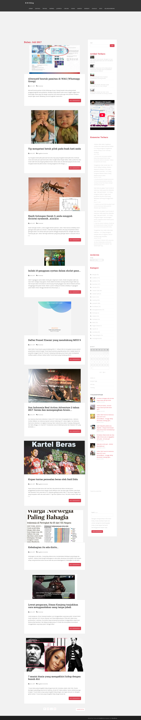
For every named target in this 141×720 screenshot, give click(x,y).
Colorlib (101, 718)
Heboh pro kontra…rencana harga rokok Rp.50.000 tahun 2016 (104, 407)
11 (94, 359)
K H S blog (29, 3)
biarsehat (86, 8)
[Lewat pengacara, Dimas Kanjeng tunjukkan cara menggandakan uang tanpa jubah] (54, 587)
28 (102, 365)
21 (102, 362)
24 (91, 365)
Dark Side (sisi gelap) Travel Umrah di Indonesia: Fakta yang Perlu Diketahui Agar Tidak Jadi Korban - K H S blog (104, 190)
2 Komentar (40, 612)
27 (99, 365)
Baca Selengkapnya (75, 100)
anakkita (79, 8)
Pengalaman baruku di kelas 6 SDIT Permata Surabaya (103, 150)
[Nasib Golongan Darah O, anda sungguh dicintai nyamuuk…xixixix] (54, 194)
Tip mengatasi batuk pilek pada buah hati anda (54, 148)
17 (91, 362)
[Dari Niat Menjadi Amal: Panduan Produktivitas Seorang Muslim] (92, 74)
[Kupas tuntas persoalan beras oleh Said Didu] (54, 457)
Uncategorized (96, 338)
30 (107, 365)
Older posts (80, 709)
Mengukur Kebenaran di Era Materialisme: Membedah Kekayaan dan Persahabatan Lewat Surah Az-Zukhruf (101, 69)
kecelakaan (95, 306)
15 (105, 359)
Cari (91, 43)
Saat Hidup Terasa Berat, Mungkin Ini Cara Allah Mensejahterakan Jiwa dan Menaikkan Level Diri (101, 60)
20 (99, 362)
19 (97, 362)
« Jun (100, 372)
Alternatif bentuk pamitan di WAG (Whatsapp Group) (54, 80)
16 (107, 359)
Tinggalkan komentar (42, 153)
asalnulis (94, 8)
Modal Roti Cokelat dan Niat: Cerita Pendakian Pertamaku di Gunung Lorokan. (101, 92)
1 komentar (40, 86)
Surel (94, 512)
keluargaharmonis (110, 8)
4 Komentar (40, 223)
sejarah (94, 329)
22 (105, 362)
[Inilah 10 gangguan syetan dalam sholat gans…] (54, 257)
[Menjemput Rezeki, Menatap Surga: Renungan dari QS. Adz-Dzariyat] (92, 82)
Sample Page (93, 381)
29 (105, 365)
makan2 (94, 316)
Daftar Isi (37, 8)
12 (97, 359)
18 (94, 362)
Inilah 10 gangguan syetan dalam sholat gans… (54, 270)
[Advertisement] (70, 23)
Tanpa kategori (96, 335)
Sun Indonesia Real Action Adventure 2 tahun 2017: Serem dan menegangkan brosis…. (53, 409)
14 (102, 359)
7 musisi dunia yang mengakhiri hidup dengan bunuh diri (54, 678)
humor (73, 8)
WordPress (114, 718)
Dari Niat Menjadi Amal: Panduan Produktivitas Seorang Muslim (99, 77)
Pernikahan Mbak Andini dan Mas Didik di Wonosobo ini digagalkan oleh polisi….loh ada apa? (105, 437)
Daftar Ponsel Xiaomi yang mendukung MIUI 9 (54, 340)
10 (91, 359)
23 (107, 362)
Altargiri (94, 274)
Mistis (100, 8)
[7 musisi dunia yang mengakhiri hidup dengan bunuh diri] (54, 655)
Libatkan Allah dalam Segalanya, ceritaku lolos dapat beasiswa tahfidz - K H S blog (104, 146)
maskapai (94, 319)
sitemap (31, 8)
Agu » (104, 372)
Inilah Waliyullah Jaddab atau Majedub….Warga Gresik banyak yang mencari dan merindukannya (105, 428)
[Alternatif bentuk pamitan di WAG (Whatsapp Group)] (54, 59)
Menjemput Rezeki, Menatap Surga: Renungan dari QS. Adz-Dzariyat (99, 85)
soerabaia (95, 332)
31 (91, 368)
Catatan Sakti (95, 290)
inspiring (51, 8)
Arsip (91, 257)
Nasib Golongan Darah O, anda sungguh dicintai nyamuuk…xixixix (50, 217)
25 (94, 365)
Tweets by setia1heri (95, 491)
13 (99, 359)
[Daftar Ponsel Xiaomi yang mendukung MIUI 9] (54, 318)
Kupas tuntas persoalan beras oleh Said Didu (53, 479)
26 (97, 365)
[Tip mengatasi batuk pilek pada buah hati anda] (54, 127)
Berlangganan (97, 531)
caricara (66, 8)
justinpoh (59, 8)
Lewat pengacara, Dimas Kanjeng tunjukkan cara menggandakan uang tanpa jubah (53, 606)
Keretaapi (94, 313)
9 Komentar (40, 414)
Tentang (45, 8)
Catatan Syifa (95, 293)
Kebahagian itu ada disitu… (43, 547)
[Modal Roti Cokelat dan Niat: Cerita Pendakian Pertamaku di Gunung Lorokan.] (92, 90)
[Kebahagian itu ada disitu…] (54, 526)
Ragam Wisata (96, 325)
